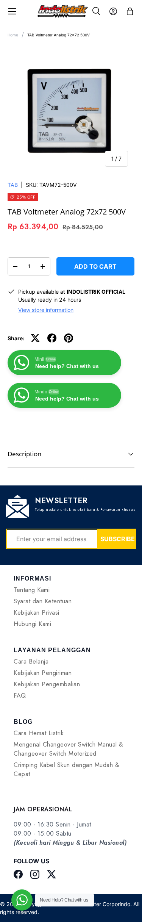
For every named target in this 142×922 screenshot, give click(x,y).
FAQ (20, 695)
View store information (45, 310)
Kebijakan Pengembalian (47, 684)
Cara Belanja (31, 661)
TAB (13, 185)
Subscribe (117, 539)
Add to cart (95, 266)
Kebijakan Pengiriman (43, 672)
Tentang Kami (32, 589)
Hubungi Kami (32, 624)
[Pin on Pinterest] (68, 338)
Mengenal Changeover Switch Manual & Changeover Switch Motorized (68, 749)
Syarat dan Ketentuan (43, 601)
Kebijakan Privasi (36, 612)
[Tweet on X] (35, 338)
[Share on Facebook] (52, 338)
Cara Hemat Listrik (39, 733)
